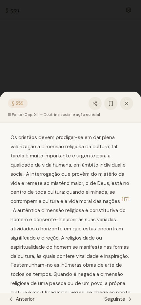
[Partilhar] (95, 103)
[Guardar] (110, 103)
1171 (126, 199)
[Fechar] (126, 103)
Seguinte (114, 299)
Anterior (25, 299)
